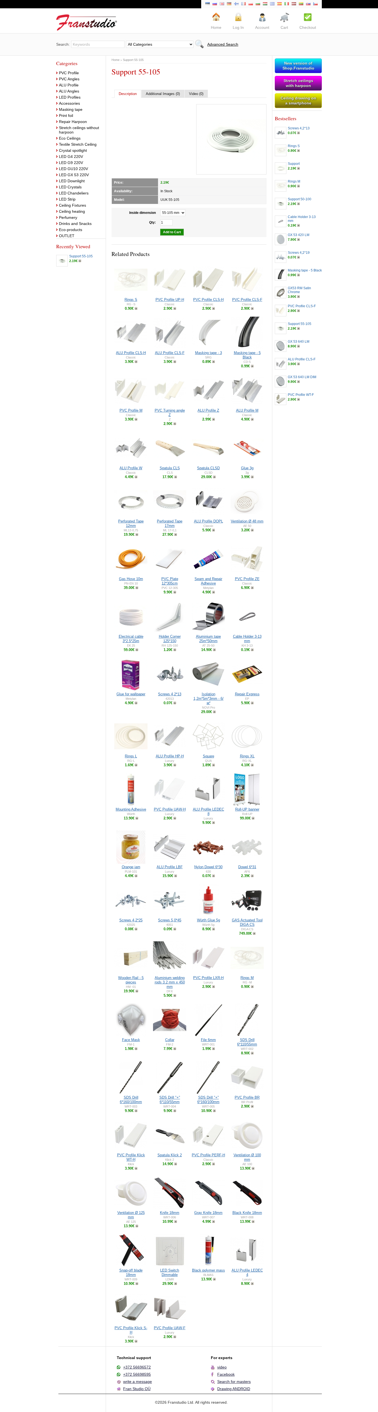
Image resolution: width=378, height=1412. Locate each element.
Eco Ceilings (70, 138)
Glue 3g (247, 468)
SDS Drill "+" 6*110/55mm (169, 1099)
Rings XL (247, 756)
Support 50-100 (299, 199)
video (222, 1367)
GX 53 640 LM (298, 342)
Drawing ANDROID (233, 1389)
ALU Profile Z (208, 410)
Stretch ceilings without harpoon (79, 129)
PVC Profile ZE (247, 579)
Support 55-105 (81, 256)
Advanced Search (222, 44)
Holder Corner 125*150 (170, 638)
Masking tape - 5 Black (247, 355)
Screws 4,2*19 (299, 253)
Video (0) (196, 94)
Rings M (247, 978)
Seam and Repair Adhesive (208, 581)
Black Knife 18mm (247, 1213)
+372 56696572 (137, 1367)
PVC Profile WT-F (301, 395)
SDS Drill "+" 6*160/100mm (208, 1099)
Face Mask (131, 1040)
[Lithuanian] (301, 4)
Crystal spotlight (73, 150)
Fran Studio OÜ (137, 1389)
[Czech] (315, 4)
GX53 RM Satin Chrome (299, 290)
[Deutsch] (229, 4)
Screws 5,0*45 (169, 920)
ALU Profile (69, 85)
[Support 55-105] (231, 139)
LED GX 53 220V (74, 175)
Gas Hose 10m (131, 579)
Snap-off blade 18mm (131, 1272)
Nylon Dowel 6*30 (208, 867)
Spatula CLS (170, 468)
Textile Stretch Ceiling (78, 144)
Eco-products (70, 229)
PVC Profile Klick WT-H (131, 1157)
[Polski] (250, 4)
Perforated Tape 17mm (169, 523)
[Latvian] (293, 4)
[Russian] (214, 4)
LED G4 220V (71, 156)
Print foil (66, 115)
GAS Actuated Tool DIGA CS (247, 922)
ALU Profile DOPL (208, 521)
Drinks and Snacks (75, 223)
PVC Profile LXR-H (208, 978)
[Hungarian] (265, 4)
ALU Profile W (131, 468)
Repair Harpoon (73, 121)
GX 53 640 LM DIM (302, 377)
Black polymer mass (208, 1270)
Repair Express (247, 694)
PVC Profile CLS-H (208, 300)
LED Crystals (70, 187)
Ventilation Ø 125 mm (131, 1215)
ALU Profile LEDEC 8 (208, 811)
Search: (63, 44)
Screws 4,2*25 (131, 920)
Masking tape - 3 (208, 353)
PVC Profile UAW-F (169, 1328)
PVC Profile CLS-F (247, 300)
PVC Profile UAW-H (170, 809)
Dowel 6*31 (247, 867)
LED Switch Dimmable (169, 1272)
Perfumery (68, 217)
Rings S (131, 300)
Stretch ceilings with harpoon (298, 83)
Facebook (226, 1374)
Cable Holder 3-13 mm (247, 638)
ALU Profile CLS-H (131, 353)
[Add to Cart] (80, 261)
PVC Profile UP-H (170, 300)
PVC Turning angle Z (170, 412)
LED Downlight (72, 181)
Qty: (152, 222)
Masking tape (70, 109)
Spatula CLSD (208, 468)
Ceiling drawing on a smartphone (298, 100)
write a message (137, 1381)
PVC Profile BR (247, 1097)
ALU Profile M (247, 410)
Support (294, 164)
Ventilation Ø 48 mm (247, 521)
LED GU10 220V (73, 168)
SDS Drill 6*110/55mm (247, 1042)
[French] (243, 4)
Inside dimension (142, 213)
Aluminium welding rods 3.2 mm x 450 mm (170, 982)
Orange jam (131, 867)
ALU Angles (69, 91)
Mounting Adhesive (131, 809)
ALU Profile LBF (170, 867)
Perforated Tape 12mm (131, 523)
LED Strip (67, 199)
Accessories (69, 103)
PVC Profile (69, 73)
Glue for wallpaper (130, 694)
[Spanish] (279, 4)
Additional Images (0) (163, 94)
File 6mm (208, 1040)
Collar (169, 1040)
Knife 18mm (169, 1213)
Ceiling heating (72, 211)
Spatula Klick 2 (169, 1155)
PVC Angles (69, 79)
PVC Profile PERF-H (208, 1155)
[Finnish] (236, 4)
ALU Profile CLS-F (170, 353)
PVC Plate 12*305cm (169, 581)
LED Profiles (70, 97)
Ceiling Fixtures (72, 205)
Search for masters (234, 1381)
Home (116, 59)
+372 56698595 (137, 1374)
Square (208, 756)
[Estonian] (207, 4)
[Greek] (272, 4)
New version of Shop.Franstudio (298, 65)
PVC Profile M (131, 410)
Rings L (131, 756)
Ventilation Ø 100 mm (247, 1157)
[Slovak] (308, 4)
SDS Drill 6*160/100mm (131, 1099)
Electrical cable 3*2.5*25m (131, 638)
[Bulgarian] (258, 4)
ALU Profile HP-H (170, 756)
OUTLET (66, 236)
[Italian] (286, 4)
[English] (222, 4)
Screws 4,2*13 (169, 694)
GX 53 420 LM (298, 235)
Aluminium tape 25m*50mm (208, 638)
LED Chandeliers (74, 193)
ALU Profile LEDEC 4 (247, 1272)
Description (128, 94)
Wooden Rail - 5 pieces (131, 980)
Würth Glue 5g (208, 920)
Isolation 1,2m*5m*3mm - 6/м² (208, 698)
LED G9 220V (71, 162)
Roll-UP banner (247, 809)
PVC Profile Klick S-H (131, 1330)
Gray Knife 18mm (208, 1213)
